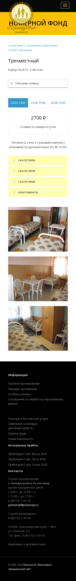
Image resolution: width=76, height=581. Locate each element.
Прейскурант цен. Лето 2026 (27, 459)
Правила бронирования (24, 383)
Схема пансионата (20, 439)
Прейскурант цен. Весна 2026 (27, 454)
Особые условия (19, 394)
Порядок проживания (22, 389)
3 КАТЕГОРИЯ (26, 160)
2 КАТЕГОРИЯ (26, 171)
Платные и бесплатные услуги (28, 418)
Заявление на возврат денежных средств (23, 426)
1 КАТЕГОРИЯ (26, 181)
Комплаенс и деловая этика (26, 544)
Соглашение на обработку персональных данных (35, 401)
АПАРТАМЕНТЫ (28, 192)
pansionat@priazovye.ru (23, 505)
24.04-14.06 (18, 103)
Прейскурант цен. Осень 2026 (27, 464)
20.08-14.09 (58, 103)
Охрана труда (17, 433)
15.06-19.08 (38, 103)
